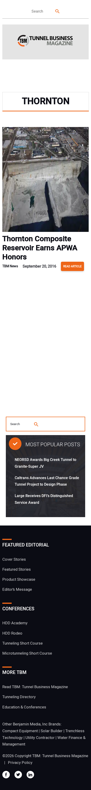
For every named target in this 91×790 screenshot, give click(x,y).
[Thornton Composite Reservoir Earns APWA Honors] (45, 180)
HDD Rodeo (12, 633)
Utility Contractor (40, 738)
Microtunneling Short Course (27, 653)
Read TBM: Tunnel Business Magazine (35, 687)
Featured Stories (16, 569)
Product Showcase (18, 579)
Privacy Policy (20, 763)
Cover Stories (14, 559)
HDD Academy (15, 623)
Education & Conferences (24, 707)
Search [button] (57, 11)
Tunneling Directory (19, 697)
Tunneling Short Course (22, 643)
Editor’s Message (17, 589)
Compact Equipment (20, 731)
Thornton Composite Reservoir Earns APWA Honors (39, 247)
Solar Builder (52, 731)
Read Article (72, 266)
